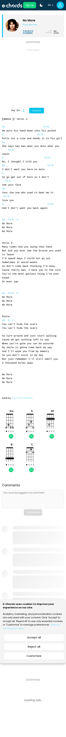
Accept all (34, 637)
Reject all (34, 647)
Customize (33, 656)
